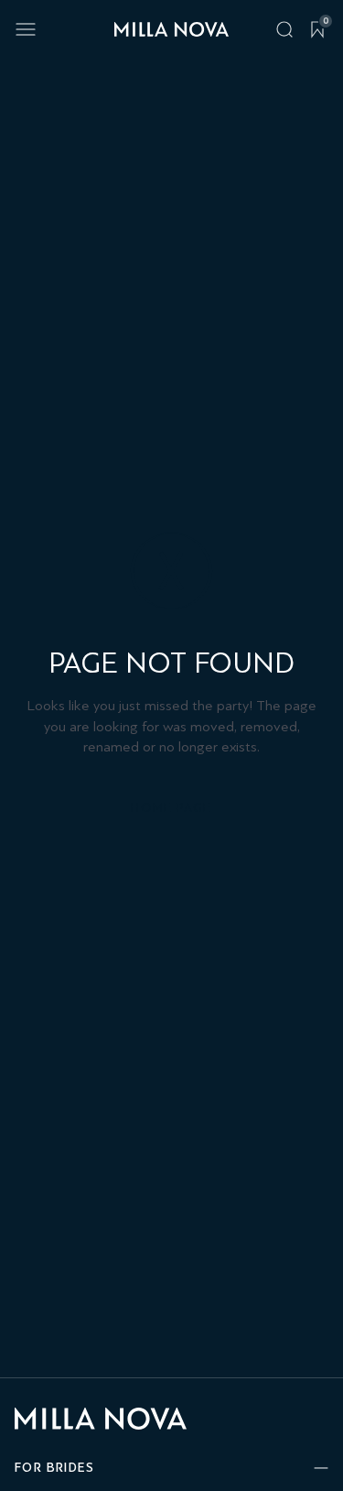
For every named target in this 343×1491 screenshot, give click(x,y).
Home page (171, 808)
